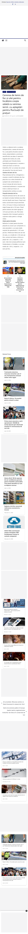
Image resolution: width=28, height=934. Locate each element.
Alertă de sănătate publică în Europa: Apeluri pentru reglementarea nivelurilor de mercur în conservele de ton (13, 711)
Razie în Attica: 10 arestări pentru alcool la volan (14, 861)
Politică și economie (11, 91)
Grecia (4, 91)
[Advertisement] (14, 24)
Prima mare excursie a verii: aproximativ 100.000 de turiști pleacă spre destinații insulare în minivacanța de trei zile (14, 879)
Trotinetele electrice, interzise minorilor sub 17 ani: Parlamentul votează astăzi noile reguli (16, 262)
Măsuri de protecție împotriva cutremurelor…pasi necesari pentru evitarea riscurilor (12, 610)
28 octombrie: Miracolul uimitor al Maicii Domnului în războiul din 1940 (14, 703)
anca (14, 115)
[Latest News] (3, 40)
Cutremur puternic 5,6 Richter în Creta (11, 779)
